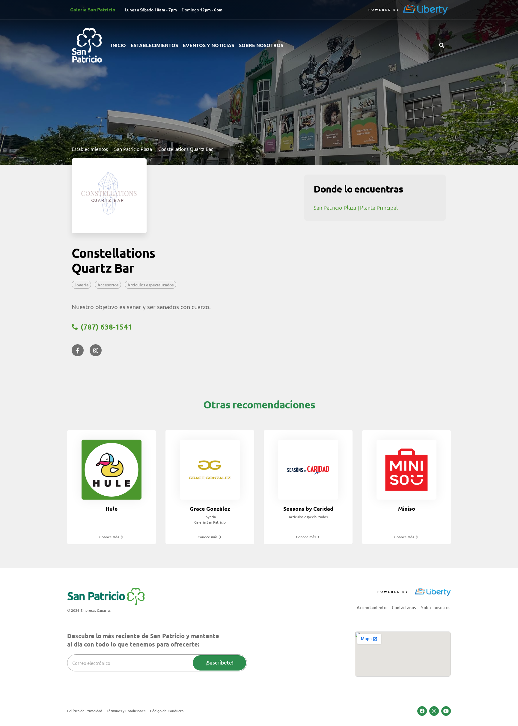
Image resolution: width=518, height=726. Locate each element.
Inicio (118, 45)
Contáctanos (404, 607)
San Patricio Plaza (335, 207)
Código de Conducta (166, 710)
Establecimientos (154, 45)
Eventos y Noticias (208, 45)
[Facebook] (422, 711)
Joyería (81, 285)
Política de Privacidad (84, 710)
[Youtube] (446, 711)
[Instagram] (434, 711)
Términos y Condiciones (126, 710)
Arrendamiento (371, 607)
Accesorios (107, 285)
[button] (441, 45)
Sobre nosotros (261, 45)
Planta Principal (379, 207)
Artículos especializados (150, 285)
